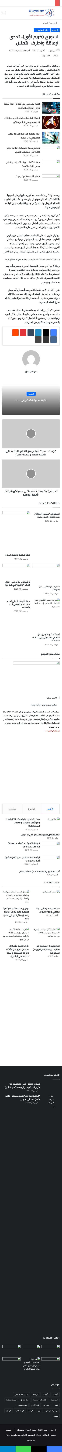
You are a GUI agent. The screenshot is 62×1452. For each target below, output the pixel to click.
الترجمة (36, 1394)
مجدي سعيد (22, 1405)
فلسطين (46, 1405)
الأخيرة (31, 808)
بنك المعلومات (42, 30)
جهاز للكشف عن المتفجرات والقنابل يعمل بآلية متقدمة (23, 164)
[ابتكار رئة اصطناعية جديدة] (51, 180)
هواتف (30, 1410)
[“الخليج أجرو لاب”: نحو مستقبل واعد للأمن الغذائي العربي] (51, 1212)
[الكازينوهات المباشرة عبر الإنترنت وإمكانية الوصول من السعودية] (46, 935)
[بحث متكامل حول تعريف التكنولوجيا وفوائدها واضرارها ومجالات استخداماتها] (51, 823)
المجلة (45, 23)
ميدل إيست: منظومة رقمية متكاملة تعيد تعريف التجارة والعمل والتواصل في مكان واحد (16, 914)
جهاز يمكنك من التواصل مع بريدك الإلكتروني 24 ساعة (24, 136)
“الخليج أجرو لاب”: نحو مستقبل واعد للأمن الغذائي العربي (23, 1098)
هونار (56, 1416)
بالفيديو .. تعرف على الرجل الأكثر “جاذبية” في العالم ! (17, 583)
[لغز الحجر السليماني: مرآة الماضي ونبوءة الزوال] (46, 897)
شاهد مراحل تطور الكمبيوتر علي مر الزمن (40, 835)
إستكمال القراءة (52, 730)
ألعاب (55, 1394)
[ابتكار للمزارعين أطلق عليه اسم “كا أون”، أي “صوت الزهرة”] (11, 1367)
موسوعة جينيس (51, 1410)
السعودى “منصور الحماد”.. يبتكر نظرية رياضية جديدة (47, 515)
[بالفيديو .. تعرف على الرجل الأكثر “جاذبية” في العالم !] (16, 571)
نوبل (39, 1410)
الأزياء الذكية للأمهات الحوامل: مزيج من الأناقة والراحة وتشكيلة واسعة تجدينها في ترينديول (17, 951)
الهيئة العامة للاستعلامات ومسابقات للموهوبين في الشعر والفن (22, 120)
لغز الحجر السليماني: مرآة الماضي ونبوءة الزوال (48, 910)
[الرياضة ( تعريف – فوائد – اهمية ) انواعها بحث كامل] (51, 848)
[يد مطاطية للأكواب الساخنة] (11, 1350)
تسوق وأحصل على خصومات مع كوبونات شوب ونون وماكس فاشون (22, 1086)
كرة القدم (35, 1405)
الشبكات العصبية (39, 1400)
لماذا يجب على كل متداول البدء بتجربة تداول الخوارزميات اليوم (22, 106)
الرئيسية (54, 23)
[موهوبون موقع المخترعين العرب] (41, 13)
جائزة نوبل (25, 1400)
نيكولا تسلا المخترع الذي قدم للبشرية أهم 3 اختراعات (22, 859)
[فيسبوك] (53, 332)
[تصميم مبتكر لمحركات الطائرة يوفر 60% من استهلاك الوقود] (51, 152)
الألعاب (46, 1394)
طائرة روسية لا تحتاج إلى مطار (31, 400)
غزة (56, 1405)
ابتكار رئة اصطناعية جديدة (28, 177)
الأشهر (50, 808)
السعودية (54, 1400)
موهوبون (52, 50)
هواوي (8, 1410)
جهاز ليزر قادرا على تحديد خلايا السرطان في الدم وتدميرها (18, 604)
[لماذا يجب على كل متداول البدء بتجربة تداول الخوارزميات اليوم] (51, 108)
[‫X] (46, 332)
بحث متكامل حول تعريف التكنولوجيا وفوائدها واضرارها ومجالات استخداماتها (23, 822)
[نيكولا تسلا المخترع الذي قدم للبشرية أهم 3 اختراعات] (51, 862)
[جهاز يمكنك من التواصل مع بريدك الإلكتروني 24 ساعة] (51, 138)
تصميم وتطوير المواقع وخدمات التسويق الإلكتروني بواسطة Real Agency (31, 1435)
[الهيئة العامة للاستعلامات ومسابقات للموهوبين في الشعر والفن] (51, 122)
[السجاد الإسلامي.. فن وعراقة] (46, 574)
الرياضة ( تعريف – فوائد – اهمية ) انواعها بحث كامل (24, 845)
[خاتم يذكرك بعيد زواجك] (31, 1364)
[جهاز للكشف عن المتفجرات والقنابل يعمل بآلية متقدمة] (51, 166)
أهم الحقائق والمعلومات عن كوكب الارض (39, 872)
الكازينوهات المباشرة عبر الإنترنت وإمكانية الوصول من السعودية (46, 949)
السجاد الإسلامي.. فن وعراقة (49, 588)
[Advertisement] (31, 768)
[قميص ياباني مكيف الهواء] (50, 1364)
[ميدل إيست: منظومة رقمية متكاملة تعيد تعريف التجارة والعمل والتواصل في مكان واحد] (15, 897)
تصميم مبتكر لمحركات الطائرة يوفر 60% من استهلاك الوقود (23, 150)
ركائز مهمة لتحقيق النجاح (17, 555)
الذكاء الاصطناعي (21, 1394)
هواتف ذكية (19, 1410)
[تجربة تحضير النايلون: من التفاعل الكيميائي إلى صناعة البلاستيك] (46, 614)
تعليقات (12, 808)
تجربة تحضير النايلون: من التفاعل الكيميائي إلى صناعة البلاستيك (46, 637)
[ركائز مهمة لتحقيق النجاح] (16, 531)
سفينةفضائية (11, 1400)
